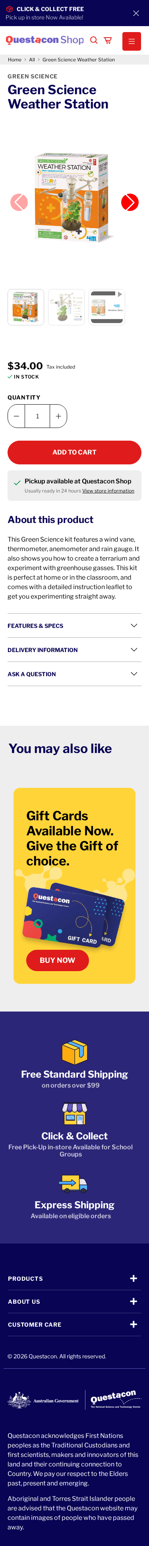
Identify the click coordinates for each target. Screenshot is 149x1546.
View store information (108, 491)
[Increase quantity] (58, 416)
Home (14, 59)
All (32, 59)
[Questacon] (44, 40)
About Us (24, 1301)
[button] (128, 41)
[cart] (107, 40)
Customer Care (35, 1324)
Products (25, 1278)
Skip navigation (75, 23)
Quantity (24, 397)
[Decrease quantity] (16, 416)
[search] (94, 40)
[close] (136, 13)
